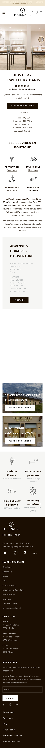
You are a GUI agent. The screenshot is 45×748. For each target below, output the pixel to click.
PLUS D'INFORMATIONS (20, 408)
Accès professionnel (11, 608)
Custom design (9, 585)
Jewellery (6, 599)
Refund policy (9, 729)
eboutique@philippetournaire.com (17, 546)
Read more (12, 170)
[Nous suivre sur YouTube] (17, 704)
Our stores (7, 567)
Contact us (7, 571)
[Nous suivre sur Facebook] (3, 704)
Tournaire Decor (9, 603)
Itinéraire (19, 300)
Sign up (10, 698)
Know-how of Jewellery (13, 590)
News (5, 576)
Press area (7, 718)
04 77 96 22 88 (23, 543)
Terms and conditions (12, 735)
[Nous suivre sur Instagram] (10, 704)
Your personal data (11, 741)
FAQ (4, 580)
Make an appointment (22, 106)
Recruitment (8, 712)
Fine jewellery (8, 594)
